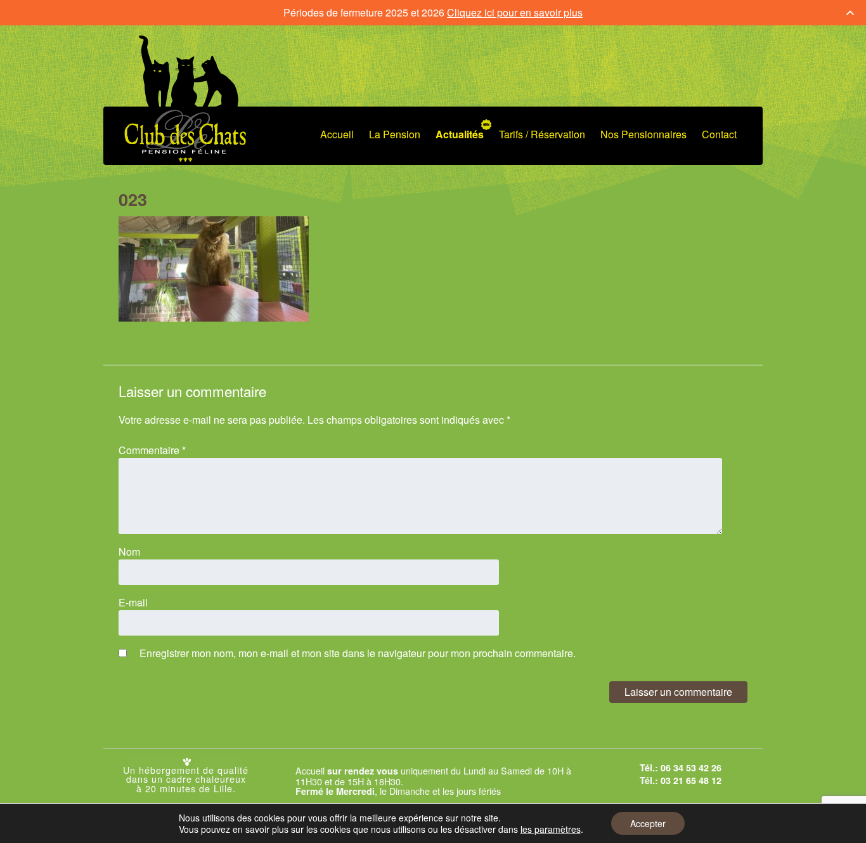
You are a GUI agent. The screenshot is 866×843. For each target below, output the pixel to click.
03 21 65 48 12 (691, 780)
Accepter (648, 823)
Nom (129, 551)
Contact (719, 134)
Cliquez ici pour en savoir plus (515, 12)
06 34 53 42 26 (691, 767)
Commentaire (152, 450)
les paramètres (550, 829)
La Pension (394, 134)
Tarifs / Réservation (542, 134)
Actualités (460, 134)
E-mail (133, 602)
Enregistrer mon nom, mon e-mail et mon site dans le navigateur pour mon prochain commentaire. (357, 653)
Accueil (337, 134)
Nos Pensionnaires (643, 134)
